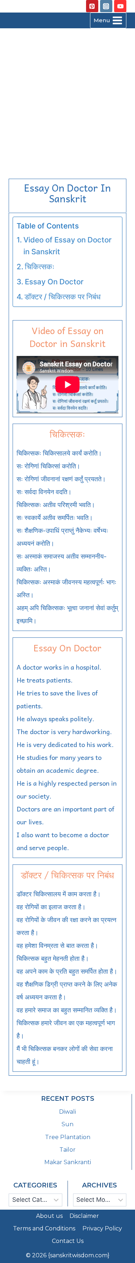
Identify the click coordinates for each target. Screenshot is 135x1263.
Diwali (67, 1111)
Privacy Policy (102, 1228)
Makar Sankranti (67, 1162)
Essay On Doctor (54, 281)
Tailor (67, 1149)
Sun (67, 1124)
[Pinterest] (92, 6)
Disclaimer (84, 1216)
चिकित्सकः (39, 266)
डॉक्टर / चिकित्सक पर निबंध (62, 296)
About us (49, 1216)
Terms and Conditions (44, 1228)
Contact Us (68, 1241)
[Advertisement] (67, 99)
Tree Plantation (67, 1137)
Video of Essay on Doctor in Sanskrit (67, 245)
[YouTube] (120, 6)
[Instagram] (106, 6)
